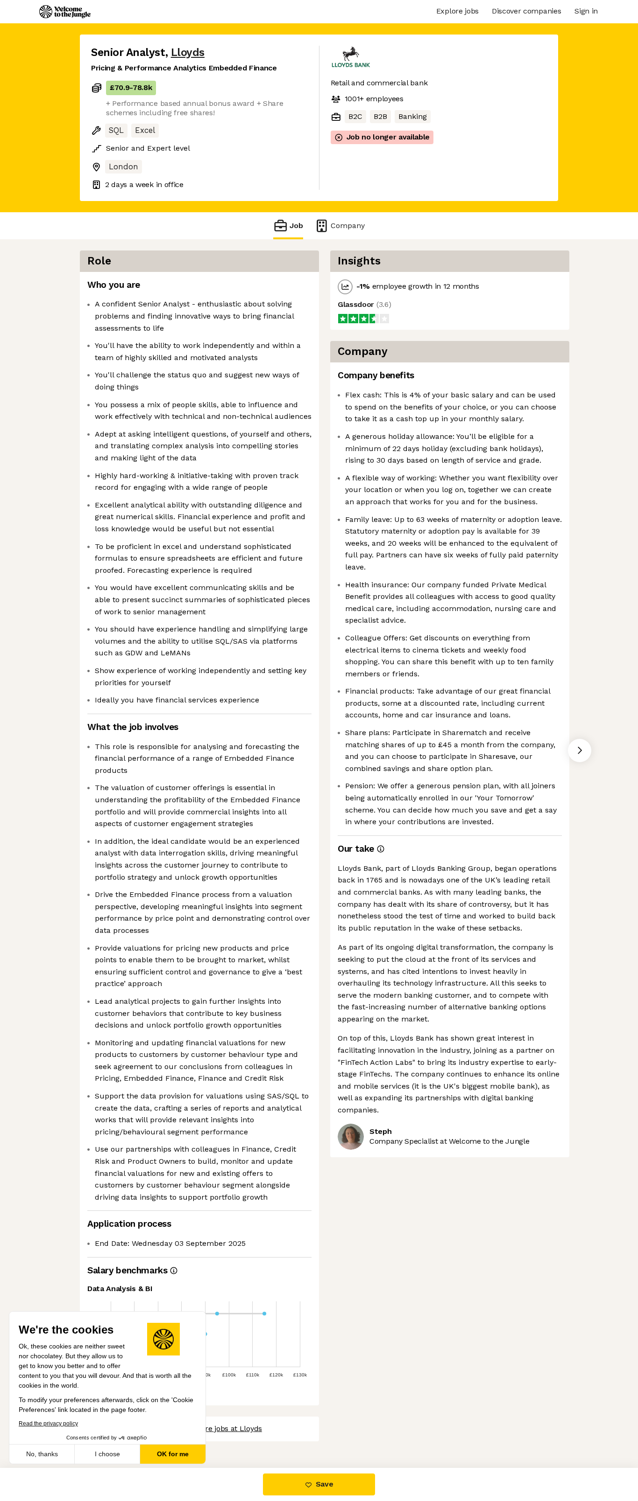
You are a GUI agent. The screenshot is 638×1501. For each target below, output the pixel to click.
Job (296, 225)
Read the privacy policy (48, 1423)
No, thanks (42, 1454)
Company (348, 225)
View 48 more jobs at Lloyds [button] (213, 1428)
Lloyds (188, 52)
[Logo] (65, 11)
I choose (107, 1454)
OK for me (173, 1454)
